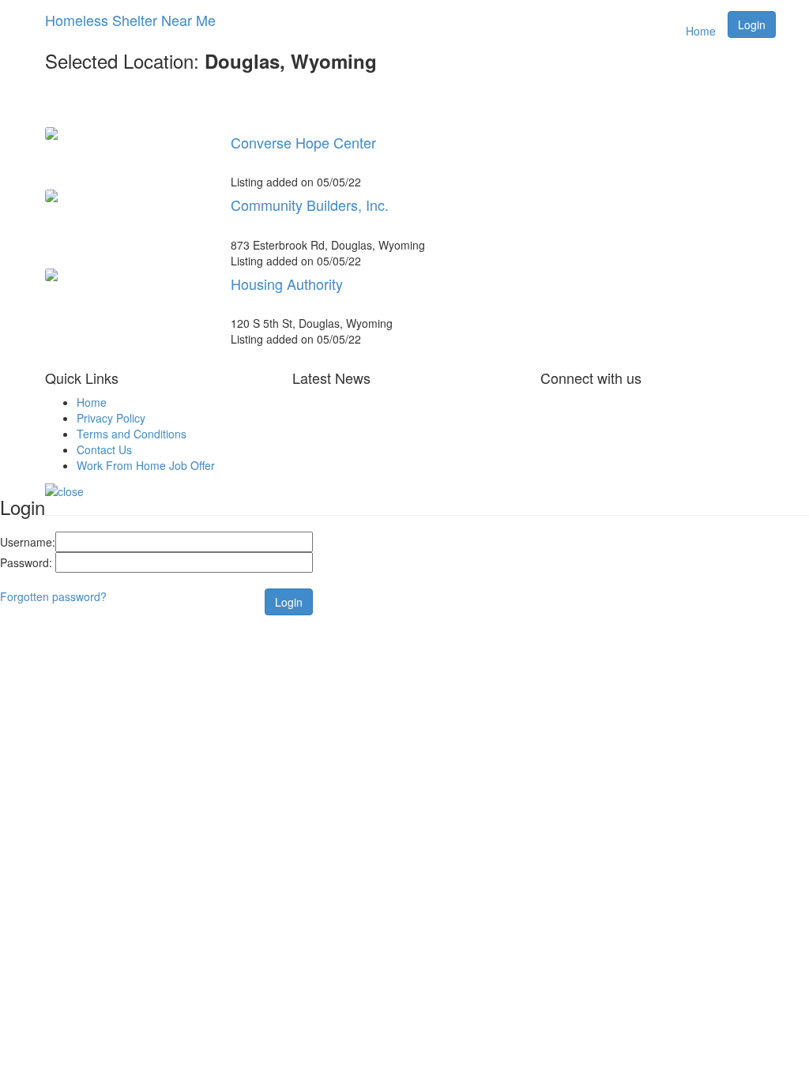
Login (752, 24)
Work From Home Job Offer (146, 465)
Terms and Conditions (131, 434)
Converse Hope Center (303, 142)
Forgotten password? (53, 596)
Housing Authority (287, 283)
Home (701, 31)
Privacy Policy (111, 418)
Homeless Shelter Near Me (130, 19)
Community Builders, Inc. (310, 204)
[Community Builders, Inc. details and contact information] (126, 196)
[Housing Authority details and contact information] (126, 275)
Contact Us (104, 449)
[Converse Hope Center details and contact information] (126, 133)
